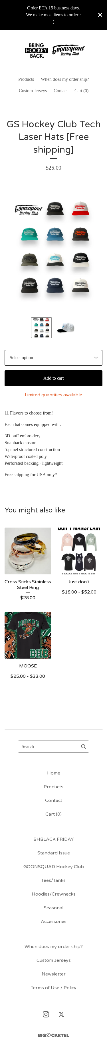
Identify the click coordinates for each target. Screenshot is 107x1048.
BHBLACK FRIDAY (53, 839)
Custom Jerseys (33, 90)
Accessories (53, 921)
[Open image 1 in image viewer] (53, 248)
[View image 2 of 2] (65, 327)
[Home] (53, 50)
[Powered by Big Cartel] (53, 1035)
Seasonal (53, 908)
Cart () (81, 90)
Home (53, 773)
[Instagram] (46, 1014)
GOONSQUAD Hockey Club (53, 867)
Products (26, 79)
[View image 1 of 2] (41, 327)
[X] (61, 1014)
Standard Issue (53, 853)
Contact (61, 90)
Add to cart (53, 378)
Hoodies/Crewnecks (54, 894)
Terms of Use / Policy (53, 988)
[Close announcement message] (100, 14)
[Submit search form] (83, 746)
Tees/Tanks (53, 880)
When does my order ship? (65, 79)
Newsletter (54, 974)
